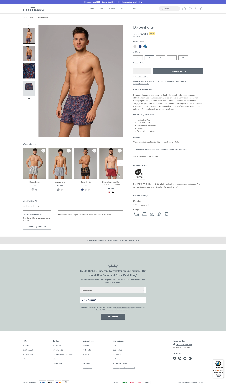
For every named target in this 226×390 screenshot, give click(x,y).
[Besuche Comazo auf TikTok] (190, 358)
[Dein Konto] (195, 9)
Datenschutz (117, 350)
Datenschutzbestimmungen (124, 308)
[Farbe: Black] (113, 192)
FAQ (24, 359)
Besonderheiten (140, 165)
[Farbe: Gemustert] (89, 190)
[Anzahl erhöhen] (148, 71)
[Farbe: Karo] (82, 190)
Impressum (117, 354)
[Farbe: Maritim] (36, 190)
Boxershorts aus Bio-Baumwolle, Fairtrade (111, 183)
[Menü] (222, 360)
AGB (103, 310)
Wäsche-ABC (58, 350)
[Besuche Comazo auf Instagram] (179, 358)
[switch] (218, 375)
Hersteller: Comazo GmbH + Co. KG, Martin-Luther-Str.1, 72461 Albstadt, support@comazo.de (160, 82)
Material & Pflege (140, 195)
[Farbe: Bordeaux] (109, 192)
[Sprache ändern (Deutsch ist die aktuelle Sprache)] (184, 9)
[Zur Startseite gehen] (33, 9)
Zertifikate (86, 363)
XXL (183, 58)
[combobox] (170, 8)
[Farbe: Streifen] (33, 190)
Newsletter (57, 345)
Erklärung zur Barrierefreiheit (124, 368)
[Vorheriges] (29, 26)
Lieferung (116, 359)
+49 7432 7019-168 (184, 344)
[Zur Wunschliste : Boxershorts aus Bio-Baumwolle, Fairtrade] (120, 151)
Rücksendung (28, 354)
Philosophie (87, 350)
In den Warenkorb (178, 71)
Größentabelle (138, 63)
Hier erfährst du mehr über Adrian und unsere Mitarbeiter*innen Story (161, 149)
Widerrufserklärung (120, 363)
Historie (86, 345)
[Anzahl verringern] (136, 71)
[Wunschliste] (190, 9)
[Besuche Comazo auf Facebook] (174, 358)
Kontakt (26, 345)
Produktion (87, 354)
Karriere (86, 359)
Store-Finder (57, 363)
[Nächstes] (29, 98)
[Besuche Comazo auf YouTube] (184, 358)
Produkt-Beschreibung (143, 89)
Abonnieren (113, 317)
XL (172, 58)
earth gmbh (87, 368)
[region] (73, 81)
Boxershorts (34, 182)
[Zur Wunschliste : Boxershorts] (43, 151)
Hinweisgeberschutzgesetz (63, 354)
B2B (54, 359)
